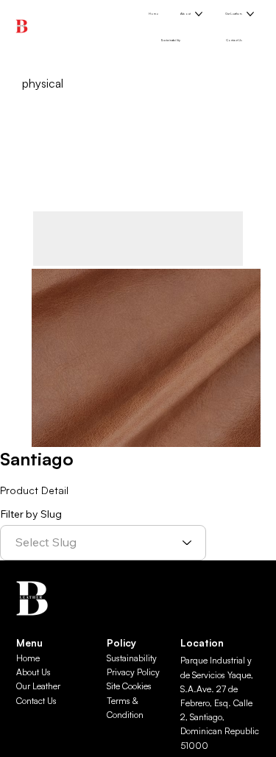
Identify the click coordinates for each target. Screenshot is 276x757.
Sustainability (132, 657)
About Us (33, 671)
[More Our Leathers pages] (250, 14)
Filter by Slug (31, 514)
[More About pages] (198, 14)
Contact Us (36, 700)
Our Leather (38, 685)
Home (28, 657)
